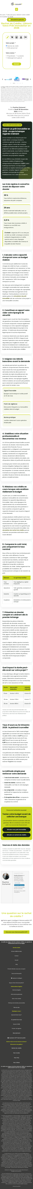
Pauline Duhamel (19, 107)
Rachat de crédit (13, 46)
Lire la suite (17, 883)
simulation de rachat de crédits (13, 530)
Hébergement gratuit (14, 58)
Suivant (16, 64)
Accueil (2, 15)
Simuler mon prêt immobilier (16, 829)
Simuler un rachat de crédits (16, 835)
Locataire (21, 56)
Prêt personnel (12, 48)
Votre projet (10, 43)
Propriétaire (11, 56)
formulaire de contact (17, 100)
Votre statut (10, 53)
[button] (16, 9)
